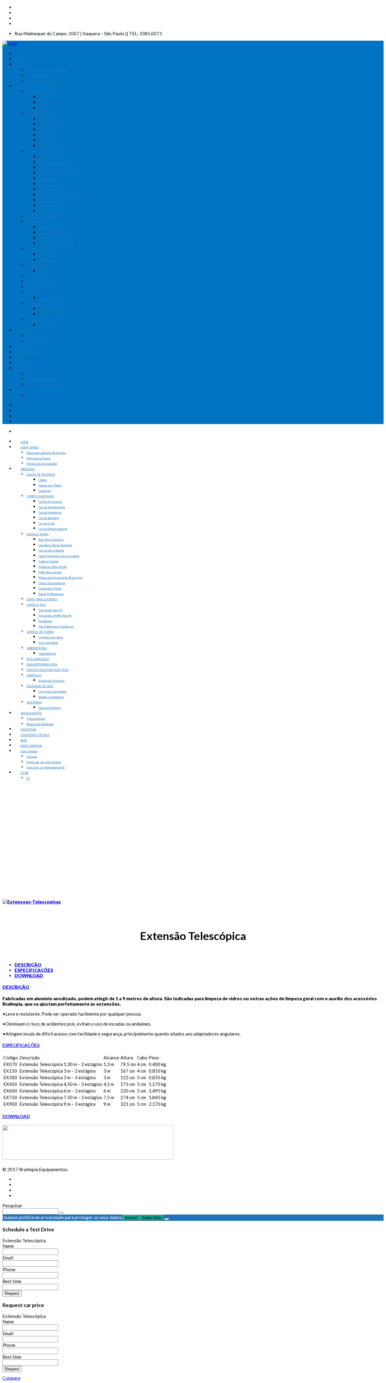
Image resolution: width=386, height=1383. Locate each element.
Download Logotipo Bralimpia (46, 70)
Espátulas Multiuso (52, 298)
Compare (11, 1378)
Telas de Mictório (50, 325)
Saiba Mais (152, 1217)
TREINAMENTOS (25, 331)
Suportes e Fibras (50, 206)
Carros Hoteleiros (50, 130)
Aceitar (131, 1217)
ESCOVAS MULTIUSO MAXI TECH (47, 287)
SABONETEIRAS (37, 266)
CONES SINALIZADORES (42, 217)
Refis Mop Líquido (50, 190)
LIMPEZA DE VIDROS (40, 249)
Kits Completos (48, 260)
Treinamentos (36, 336)
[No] (166, 1219)
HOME (18, 59)
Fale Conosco (22, 369)
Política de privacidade (42, 81)
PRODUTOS (21, 87)
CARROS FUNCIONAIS (40, 114)
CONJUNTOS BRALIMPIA (42, 282)
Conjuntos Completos (52, 309)
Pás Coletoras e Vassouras (56, 244)
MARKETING (22, 347)
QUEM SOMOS (23, 65)
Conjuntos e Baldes (51, 168)
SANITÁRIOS (34, 320)
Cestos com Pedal (50, 103)
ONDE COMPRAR (25, 363)
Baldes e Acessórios (51, 314)
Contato (32, 374)
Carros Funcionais (50, 119)
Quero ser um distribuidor (44, 380)
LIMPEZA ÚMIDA (38, 152)
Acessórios (45, 238)
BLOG (17, 358)
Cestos (43, 97)
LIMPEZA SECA (36, 222)
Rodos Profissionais (51, 211)
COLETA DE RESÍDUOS (41, 92)
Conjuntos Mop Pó (50, 228)
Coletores (45, 108)
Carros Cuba (47, 141)
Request (12, 1293)
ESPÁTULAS (34, 293)
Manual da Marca (39, 76)
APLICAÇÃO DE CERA (40, 304)
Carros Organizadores (53, 146)
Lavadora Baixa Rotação (55, 163)
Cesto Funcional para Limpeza (59, 173)
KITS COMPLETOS (38, 276)
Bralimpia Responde (40, 342)
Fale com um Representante (46, 385)
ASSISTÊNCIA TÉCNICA (28, 352)
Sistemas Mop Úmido (53, 184)
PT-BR (18, 390)
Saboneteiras (47, 271)
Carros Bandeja (49, 135)
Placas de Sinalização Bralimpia (60, 195)
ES (28, 396)
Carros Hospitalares (52, 125)
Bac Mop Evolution (51, 157)
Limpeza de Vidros (51, 255)
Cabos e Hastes (49, 179)
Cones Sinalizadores (52, 201)
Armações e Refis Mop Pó (55, 233)
